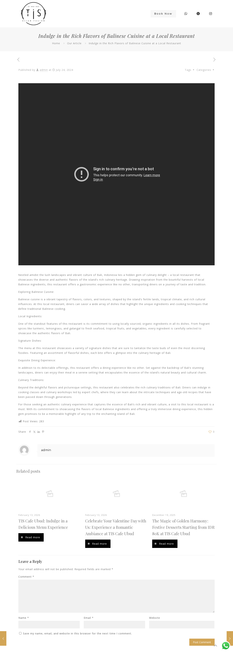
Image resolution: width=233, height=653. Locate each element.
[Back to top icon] (215, 645)
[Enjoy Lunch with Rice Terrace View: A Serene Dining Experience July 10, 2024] (3, 638)
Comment (26, 576)
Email (89, 617)
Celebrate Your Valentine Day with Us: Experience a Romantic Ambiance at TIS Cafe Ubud (115, 527)
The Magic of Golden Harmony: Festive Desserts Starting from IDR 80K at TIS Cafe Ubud (183, 527)
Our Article (74, 43)
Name (23, 617)
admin (44, 70)
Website (154, 617)
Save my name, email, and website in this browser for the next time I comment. (77, 633)
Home (56, 43)
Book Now (163, 13)
